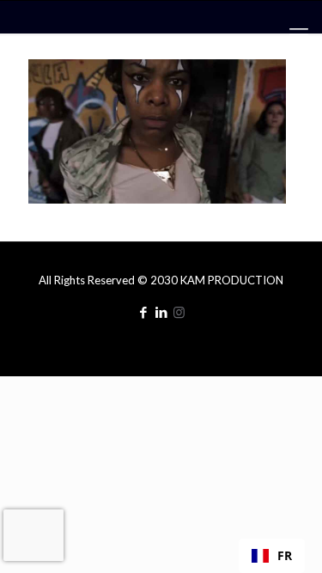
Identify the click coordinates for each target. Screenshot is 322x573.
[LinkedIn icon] (161, 312)
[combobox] (272, 556)
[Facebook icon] (143, 312)
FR (284, 555)
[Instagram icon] (179, 312)
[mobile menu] (298, 34)
